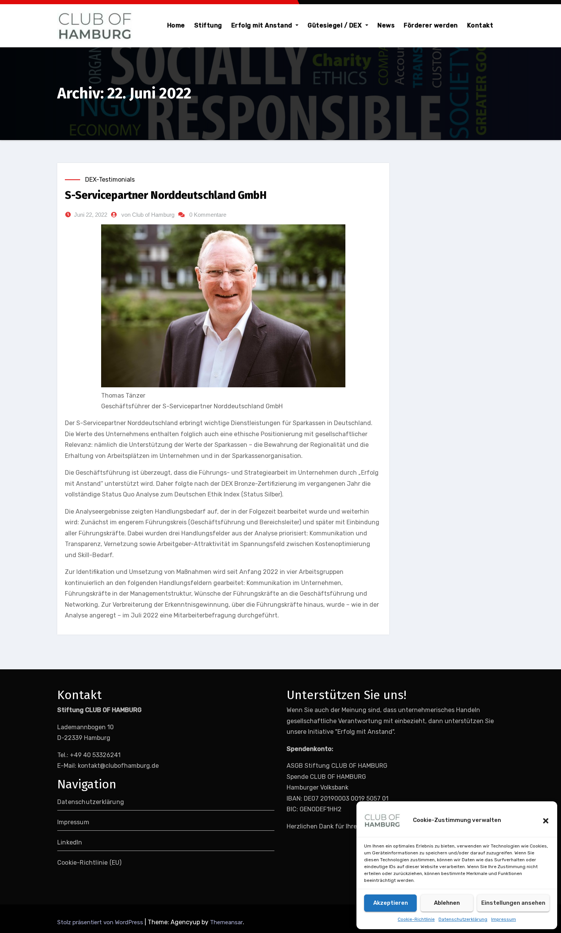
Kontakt (480, 25)
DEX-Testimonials (110, 179)
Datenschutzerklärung (462, 919)
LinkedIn (69, 842)
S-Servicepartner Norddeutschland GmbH (166, 195)
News (386, 25)
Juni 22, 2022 (90, 214)
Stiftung (208, 25)
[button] (546, 820)
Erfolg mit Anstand (262, 25)
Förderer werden (431, 25)
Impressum (503, 919)
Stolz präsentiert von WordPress (101, 922)
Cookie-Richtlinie (416, 919)
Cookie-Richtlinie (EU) (89, 862)
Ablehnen (447, 902)
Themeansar (226, 922)
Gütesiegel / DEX (336, 25)
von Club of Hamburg (147, 214)
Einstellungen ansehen (513, 902)
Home (176, 25)
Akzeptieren (390, 902)
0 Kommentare (207, 214)
